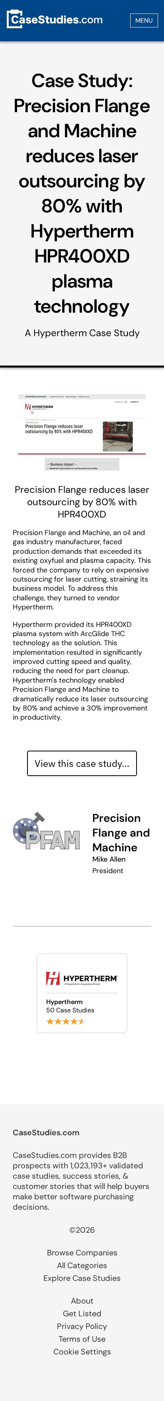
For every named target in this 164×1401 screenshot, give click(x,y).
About (82, 1301)
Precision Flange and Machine (121, 833)
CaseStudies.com (46, 1132)
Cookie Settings (82, 1352)
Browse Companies (82, 1252)
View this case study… (82, 763)
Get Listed (82, 1313)
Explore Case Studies (82, 1278)
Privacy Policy (82, 1326)
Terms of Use (82, 1339)
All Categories (82, 1265)
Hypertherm (60, 333)
